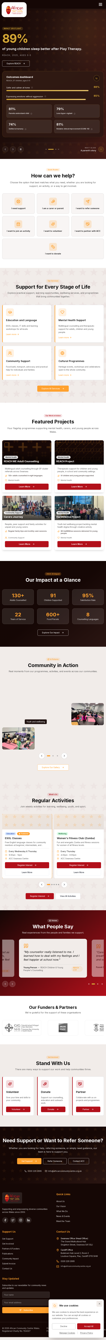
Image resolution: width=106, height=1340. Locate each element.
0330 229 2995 (35, 1171)
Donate (51, 1109)
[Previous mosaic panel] (42, 756)
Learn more (11, 334)
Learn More (24, 486)
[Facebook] (5, 1220)
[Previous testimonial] (5, 984)
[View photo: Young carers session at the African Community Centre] (87, 690)
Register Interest (25, 865)
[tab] (35, 149)
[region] (53, 851)
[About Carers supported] (25, 113)
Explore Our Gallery (51, 767)
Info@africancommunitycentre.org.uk (65, 1171)
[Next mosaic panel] (64, 756)
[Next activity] (64, 885)
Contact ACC (78, 1161)
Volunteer (16, 1109)
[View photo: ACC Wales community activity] (18, 738)
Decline (63, 1326)
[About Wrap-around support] (76, 129)
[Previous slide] (5, 149)
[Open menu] (100, 4)
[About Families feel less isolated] (31, 96)
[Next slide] (13, 149)
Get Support (27, 1161)
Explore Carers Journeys (18, 63)
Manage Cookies (67, 1333)
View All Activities (68, 896)
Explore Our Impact (50, 632)
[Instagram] (21, 1220)
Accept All (88, 1326)
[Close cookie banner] (99, 1304)
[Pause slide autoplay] (21, 149)
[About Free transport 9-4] (26, 129)
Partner (86, 1109)
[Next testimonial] (12, 984)
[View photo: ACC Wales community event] (87, 714)
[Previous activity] (42, 885)
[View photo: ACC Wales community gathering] (87, 738)
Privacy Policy (86, 1333)
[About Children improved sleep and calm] (39, 87)
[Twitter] (13, 1220)
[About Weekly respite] (71, 113)
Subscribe (28, 1310)
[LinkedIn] (28, 1220)
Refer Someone (55, 1161)
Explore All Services (51, 388)
